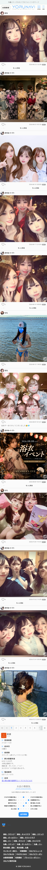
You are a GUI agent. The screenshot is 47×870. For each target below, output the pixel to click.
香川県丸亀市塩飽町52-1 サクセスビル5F (17, 780)
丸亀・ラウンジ (19, 841)
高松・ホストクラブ (27, 837)
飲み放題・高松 (9, 847)
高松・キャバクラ (23, 834)
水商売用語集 (8, 857)
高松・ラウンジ (9, 834)
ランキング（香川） (10, 851)
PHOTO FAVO (21, 854)
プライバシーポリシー (32, 857)
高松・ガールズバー (10, 837)
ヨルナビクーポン (35, 854)
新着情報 (23, 851)
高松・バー (7, 841)
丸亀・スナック (9, 844)
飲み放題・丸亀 (22, 847)
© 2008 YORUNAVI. (23, 866)
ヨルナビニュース (35, 851)
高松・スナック (38, 834)
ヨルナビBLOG (8, 854)
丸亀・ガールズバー (24, 844)
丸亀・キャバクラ (33, 841)
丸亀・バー (38, 844)
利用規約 (18, 857)
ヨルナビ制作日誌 (9, 861)
